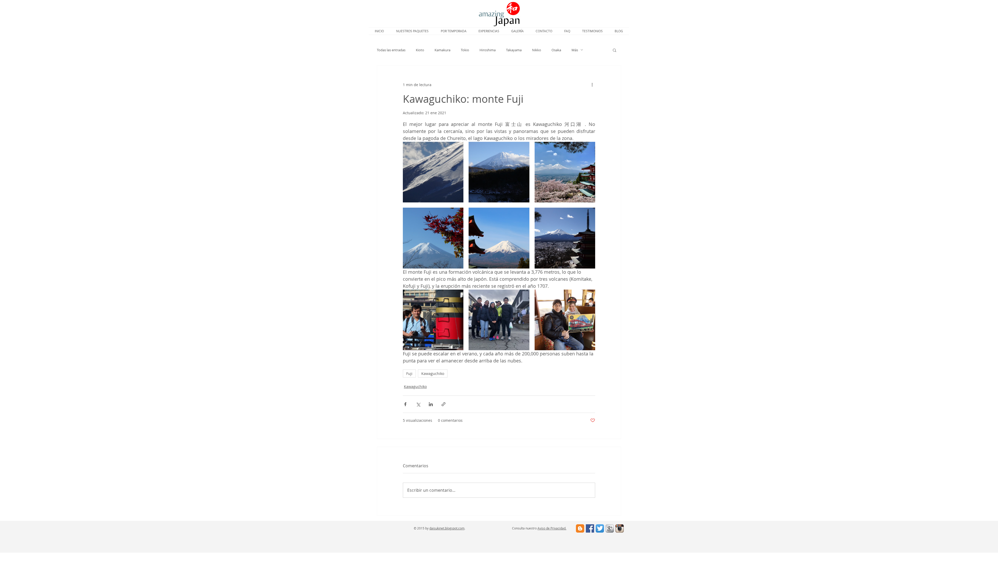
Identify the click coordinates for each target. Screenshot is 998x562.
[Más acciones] (592, 84)
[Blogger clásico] (580, 528)
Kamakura (442, 50)
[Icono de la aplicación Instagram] (619, 528)
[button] (614, 50)
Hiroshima (488, 50)
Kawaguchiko (432, 373)
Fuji (409, 373)
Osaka (556, 50)
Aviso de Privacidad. (551, 528)
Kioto (420, 50)
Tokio (465, 50)
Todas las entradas (391, 50)
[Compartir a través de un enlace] (443, 404)
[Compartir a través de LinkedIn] (430, 404)
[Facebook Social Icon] (590, 528)
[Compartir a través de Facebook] (405, 404)
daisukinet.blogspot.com (446, 528)
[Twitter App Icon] (600, 528)
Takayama (514, 50)
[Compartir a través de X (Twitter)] (418, 404)
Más (575, 50)
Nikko (536, 50)
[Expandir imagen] (433, 172)
